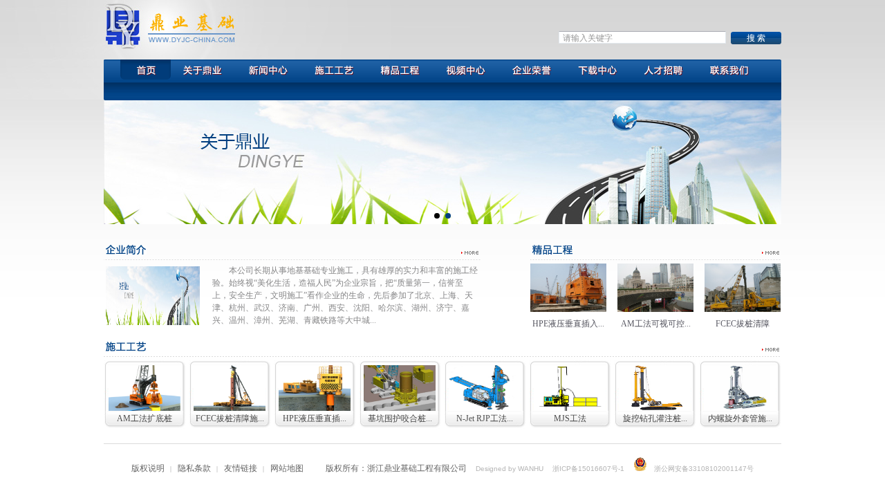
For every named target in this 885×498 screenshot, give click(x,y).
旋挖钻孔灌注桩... (655, 418)
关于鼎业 (204, 71)
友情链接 (240, 468)
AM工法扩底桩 (144, 418)
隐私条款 (194, 468)
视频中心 (465, 71)
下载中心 (597, 71)
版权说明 (148, 468)
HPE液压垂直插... (314, 418)
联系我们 (729, 71)
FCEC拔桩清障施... (230, 418)
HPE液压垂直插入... (568, 324)
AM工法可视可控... (656, 324)
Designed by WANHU (509, 468)
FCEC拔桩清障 (743, 324)
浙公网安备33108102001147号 (704, 468)
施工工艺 (333, 71)
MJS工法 (570, 418)
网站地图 (287, 468)
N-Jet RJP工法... (484, 418)
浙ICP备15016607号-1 (588, 468)
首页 (139, 71)
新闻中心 (266, 71)
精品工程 (399, 71)
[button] (437, 216)
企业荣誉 (532, 71)
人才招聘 (662, 71)
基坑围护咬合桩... (400, 418)
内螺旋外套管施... (740, 418)
